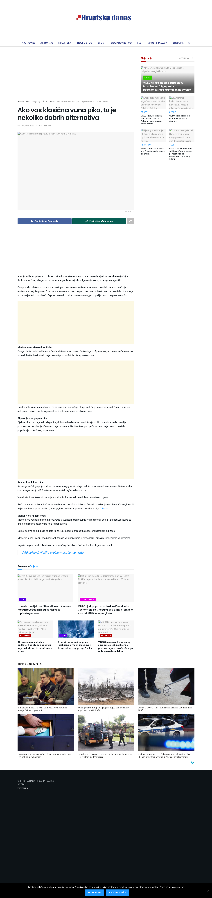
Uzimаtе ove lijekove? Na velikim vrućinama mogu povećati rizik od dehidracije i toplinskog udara (44, 610)
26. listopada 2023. (26, 125)
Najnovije (28, 43)
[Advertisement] (76, 78)
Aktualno (46, 43)
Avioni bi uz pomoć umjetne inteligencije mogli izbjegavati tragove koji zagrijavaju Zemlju (75, 645)
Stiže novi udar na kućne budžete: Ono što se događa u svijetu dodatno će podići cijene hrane (35, 646)
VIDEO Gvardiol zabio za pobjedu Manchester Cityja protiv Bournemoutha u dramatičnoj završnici (167, 86)
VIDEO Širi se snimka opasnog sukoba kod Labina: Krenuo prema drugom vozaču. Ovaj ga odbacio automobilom (115, 646)
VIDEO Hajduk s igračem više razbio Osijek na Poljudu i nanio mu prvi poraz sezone (151, 119)
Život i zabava (157, 43)
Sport (101, 43)
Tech (140, 43)
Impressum (23, 788)
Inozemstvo (84, 43)
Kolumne (178, 43)
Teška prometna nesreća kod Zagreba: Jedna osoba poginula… (153, 151)
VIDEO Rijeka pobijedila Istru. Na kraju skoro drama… (179, 118)
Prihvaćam (94, 892)
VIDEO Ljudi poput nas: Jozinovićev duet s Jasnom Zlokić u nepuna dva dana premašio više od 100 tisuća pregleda (105, 610)
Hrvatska (64, 43)
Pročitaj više (117, 892)
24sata (104, 509)
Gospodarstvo (121, 43)
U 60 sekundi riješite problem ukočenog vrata (52, 552)
